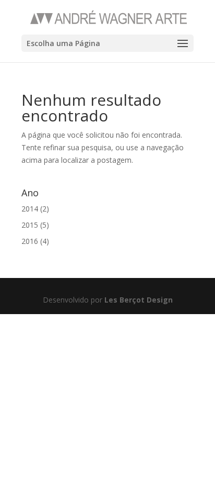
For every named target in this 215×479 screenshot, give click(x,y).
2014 (29, 209)
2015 (29, 225)
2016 (29, 241)
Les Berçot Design (138, 300)
